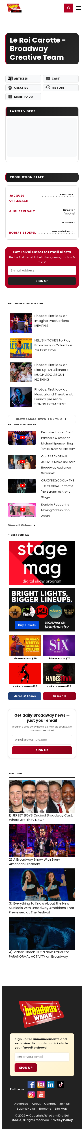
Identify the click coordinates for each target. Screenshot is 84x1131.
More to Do (23, 97)
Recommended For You (25, 303)
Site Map (61, 1109)
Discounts (59, 696)
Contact (50, 1104)
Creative (21, 88)
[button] (68, 8)
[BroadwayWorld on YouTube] (41, 1094)
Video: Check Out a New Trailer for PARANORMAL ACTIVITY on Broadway (39, 954)
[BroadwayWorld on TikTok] (61, 1084)
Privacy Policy (61, 1120)
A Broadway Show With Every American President (34, 861)
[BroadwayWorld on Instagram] (41, 1084)
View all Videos (20, 525)
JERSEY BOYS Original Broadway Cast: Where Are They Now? (41, 817)
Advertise (21, 1104)
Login (57, 8)
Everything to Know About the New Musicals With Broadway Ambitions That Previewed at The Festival (41, 908)
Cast (56, 78)
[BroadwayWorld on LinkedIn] (51, 1084)
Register (44, 8)
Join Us (64, 1104)
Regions (45, 1109)
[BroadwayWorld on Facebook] (31, 1084)
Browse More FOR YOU (39, 419)
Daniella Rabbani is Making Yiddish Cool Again (55, 510)
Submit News (26, 1109)
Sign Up (41, 281)
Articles (21, 78)
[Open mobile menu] (78, 8)
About (36, 1104)
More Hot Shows (24, 696)
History (58, 88)
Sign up (41, 750)
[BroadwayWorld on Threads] (31, 1094)
